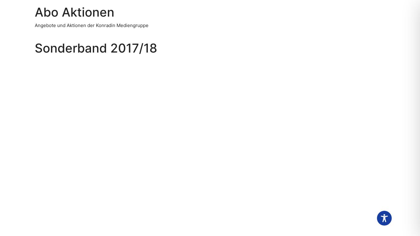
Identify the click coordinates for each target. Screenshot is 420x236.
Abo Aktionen (74, 12)
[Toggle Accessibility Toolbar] (384, 218)
